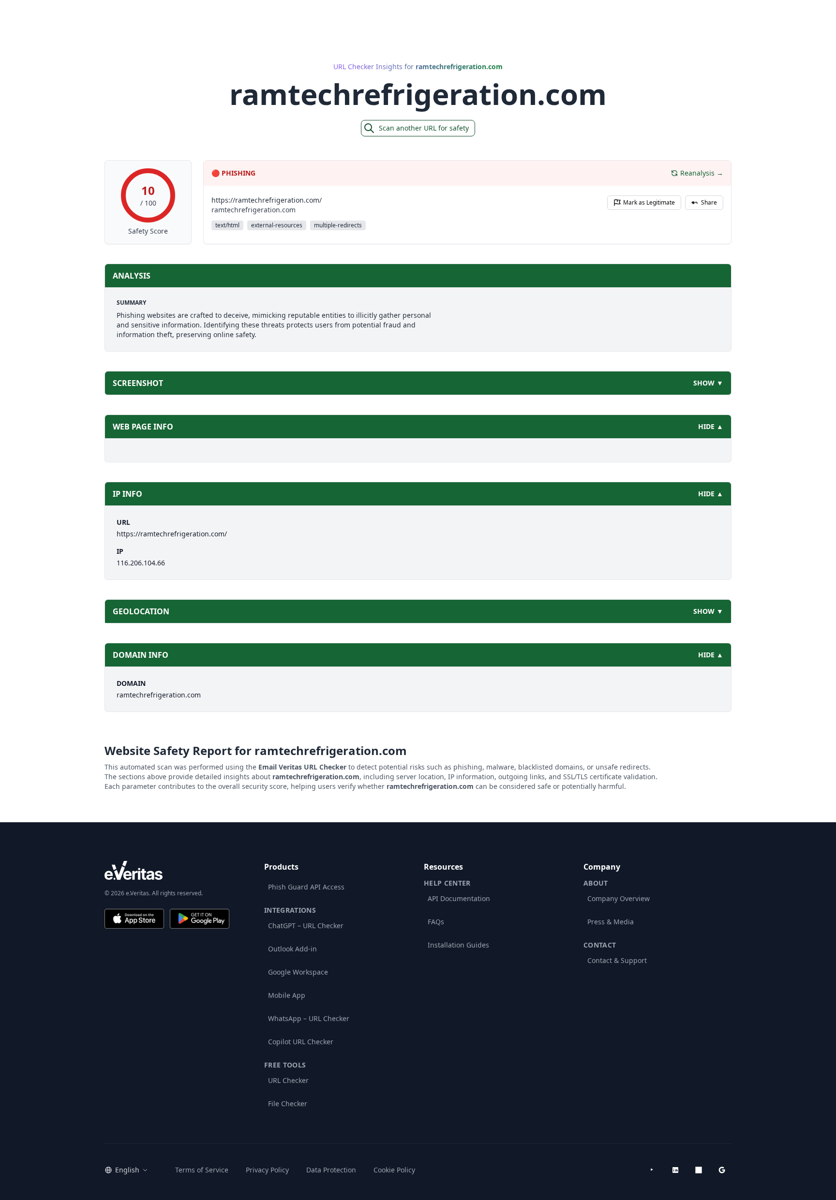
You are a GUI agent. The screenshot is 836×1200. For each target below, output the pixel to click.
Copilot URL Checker (300, 1041)
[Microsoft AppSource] (698, 1170)
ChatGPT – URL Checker (305, 925)
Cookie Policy (394, 1169)
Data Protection (331, 1169)
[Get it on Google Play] (199, 919)
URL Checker (288, 1080)
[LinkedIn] (675, 1170)
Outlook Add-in (292, 948)
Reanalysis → (701, 173)
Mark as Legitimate (649, 202)
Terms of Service (201, 1169)
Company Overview (618, 898)
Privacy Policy (267, 1169)
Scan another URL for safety (424, 128)
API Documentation (459, 898)
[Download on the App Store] (134, 919)
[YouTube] (652, 1170)
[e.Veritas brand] (166, 870)
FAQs (436, 921)
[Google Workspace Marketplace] (722, 1170)
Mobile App (286, 995)
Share (709, 202)
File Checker (287, 1103)
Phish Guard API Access (306, 886)
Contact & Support (617, 960)
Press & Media (610, 921)
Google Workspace (298, 972)
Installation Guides (458, 944)
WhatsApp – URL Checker (308, 1018)
